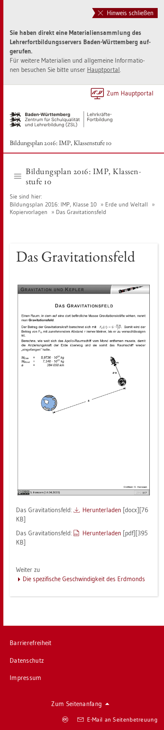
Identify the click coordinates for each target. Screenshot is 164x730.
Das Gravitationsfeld (81, 212)
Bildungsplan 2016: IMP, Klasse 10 (54, 204)
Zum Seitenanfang (76, 704)
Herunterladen (101, 510)
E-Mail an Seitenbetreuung (122, 719)
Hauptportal (103, 70)
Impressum (26, 678)
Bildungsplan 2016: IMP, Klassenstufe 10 (60, 142)
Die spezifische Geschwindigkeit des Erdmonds (84, 579)
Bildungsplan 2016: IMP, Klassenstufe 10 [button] (83, 176)
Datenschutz (27, 660)
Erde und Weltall (126, 204)
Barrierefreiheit (31, 643)
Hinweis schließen (129, 13)
